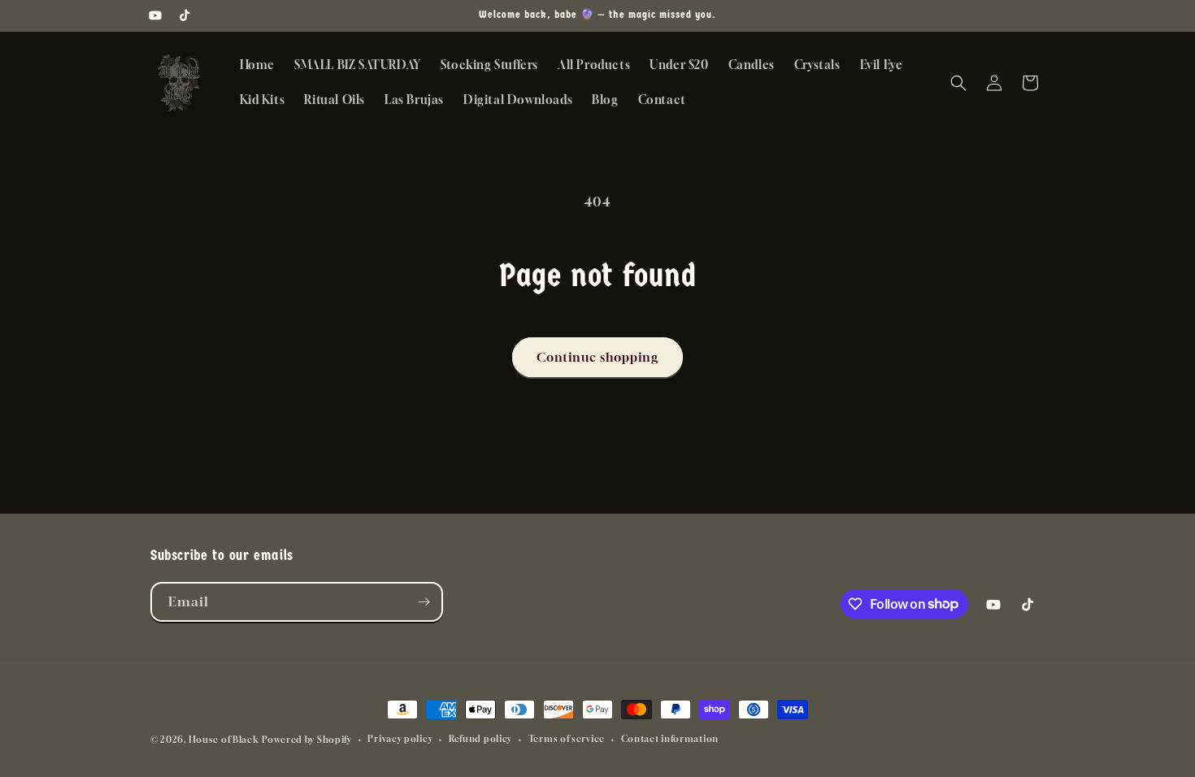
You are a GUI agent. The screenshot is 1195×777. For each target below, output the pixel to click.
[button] (958, 83)
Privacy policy (399, 738)
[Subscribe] (423, 602)
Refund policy (480, 738)
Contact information (670, 738)
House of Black (224, 739)
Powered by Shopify (307, 739)
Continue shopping (597, 356)
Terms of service (566, 738)
